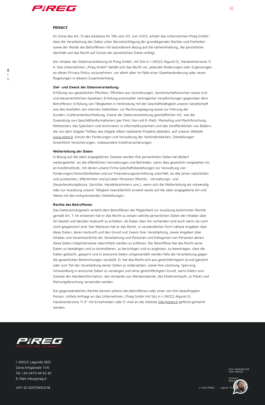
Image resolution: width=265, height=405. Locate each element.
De (8, 78)
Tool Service (235, 371)
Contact (233, 378)
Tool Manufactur (238, 369)
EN (8, 70)
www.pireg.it (63, 137)
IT (8, 74)
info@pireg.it (168, 302)
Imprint (224, 387)
